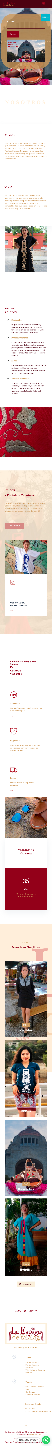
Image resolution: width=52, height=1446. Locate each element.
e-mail (11, 21)
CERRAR (45, 17)
